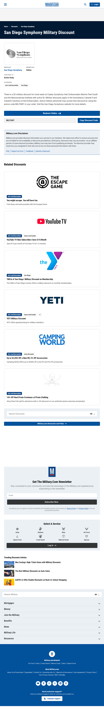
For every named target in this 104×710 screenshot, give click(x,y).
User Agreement (79, 672)
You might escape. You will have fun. (22, 200)
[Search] (85, 5)
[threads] (66, 683)
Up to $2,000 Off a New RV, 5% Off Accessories (27, 358)
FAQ (7, 151)
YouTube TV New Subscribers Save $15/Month (26, 239)
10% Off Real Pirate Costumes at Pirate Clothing (27, 397)
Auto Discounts (29, 354)
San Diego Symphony (27, 26)
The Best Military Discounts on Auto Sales (32, 571)
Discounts (14, 26)
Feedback (29, 151)
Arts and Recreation (11, 85)
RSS (56, 675)
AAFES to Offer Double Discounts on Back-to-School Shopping (41, 580)
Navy (64, 663)
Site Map (62, 675)
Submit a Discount (43, 151)
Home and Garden (30, 236)
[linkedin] (60, 683)
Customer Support (53, 699)
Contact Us (37, 672)
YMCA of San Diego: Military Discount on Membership (30, 279)
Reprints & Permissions (64, 672)
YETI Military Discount (16, 318)
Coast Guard (45, 663)
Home (6, 26)
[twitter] (55, 683)
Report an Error (18, 151)
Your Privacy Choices (46, 675)
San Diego (24, 85)
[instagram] (49, 683)
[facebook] (43, 683)
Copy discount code (89, 120)
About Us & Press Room (15, 672)
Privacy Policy (84, 508)
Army (38, 663)
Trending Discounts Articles (15, 558)
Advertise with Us (49, 672)
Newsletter (28, 672)
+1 (40, 315)
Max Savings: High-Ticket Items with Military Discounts (38, 562)
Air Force (31, 663)
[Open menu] (5, 4)
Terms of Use (71, 508)
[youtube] (38, 683)
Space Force (71, 663)
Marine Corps (56, 663)
